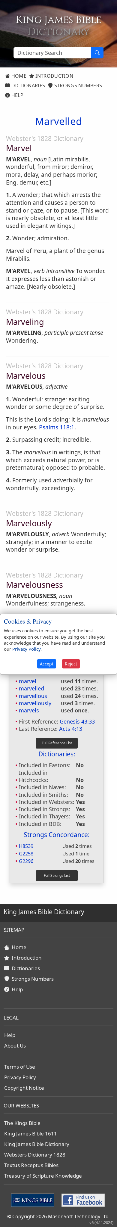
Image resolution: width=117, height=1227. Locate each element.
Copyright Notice (24, 1087)
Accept (46, 664)
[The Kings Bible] (34, 1199)
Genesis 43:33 (77, 721)
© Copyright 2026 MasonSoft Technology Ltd (58, 1216)
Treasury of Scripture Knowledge (43, 1175)
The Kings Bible (22, 1123)
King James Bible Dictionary (36, 1144)
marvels (29, 710)
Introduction (53, 76)
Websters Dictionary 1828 (34, 1154)
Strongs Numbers (77, 85)
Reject (71, 664)
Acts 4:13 (70, 728)
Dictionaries (27, 85)
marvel (27, 681)
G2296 (26, 861)
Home (18, 76)
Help (16, 95)
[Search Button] (97, 52)
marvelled (31, 688)
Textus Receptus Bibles (31, 1165)
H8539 (26, 846)
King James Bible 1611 (30, 1133)
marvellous (33, 695)
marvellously (35, 703)
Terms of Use (19, 1066)
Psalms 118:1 (56, 427)
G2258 (26, 853)
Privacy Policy (20, 1077)
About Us (15, 1045)
